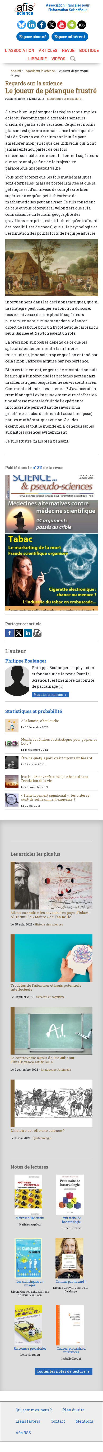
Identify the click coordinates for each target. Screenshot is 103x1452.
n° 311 (37, 467)
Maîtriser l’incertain (30, 1218)
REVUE (68, 50)
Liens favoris (28, 1421)
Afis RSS (23, 1432)
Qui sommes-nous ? (34, 1409)
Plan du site (73, 1409)
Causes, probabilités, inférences (71, 1350)
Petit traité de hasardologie (71, 1220)
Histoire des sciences (49, 924)
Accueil (16, 71)
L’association (19, 50)
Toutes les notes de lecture (61, 1371)
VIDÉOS (58, 58)
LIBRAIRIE (37, 58)
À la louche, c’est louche (40, 721)
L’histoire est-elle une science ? (38, 1130)
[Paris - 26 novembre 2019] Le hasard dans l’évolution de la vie (54, 779)
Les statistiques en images (29, 1283)
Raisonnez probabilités (29, 1348)
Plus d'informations (48, 695)
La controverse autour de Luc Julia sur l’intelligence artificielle (42, 1059)
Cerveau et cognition (50, 997)
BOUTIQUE (89, 50)
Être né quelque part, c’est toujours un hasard (56, 758)
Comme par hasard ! (71, 1281)
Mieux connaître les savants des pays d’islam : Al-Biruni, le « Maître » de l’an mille (50, 914)
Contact (58, 1421)
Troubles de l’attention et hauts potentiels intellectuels (46, 987)
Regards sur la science (39, 71)
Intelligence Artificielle (56, 1069)
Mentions (85, 1421)
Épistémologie (42, 1138)
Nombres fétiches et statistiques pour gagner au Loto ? (59, 741)
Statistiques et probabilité (64, 99)
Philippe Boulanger (25, 661)
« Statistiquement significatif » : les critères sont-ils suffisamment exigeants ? (55, 797)
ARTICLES (48, 50)
